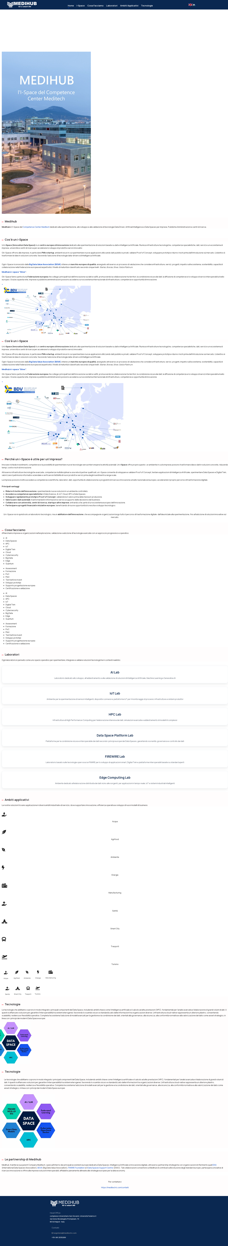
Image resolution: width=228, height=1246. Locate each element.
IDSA (214, 1165)
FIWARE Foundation (76, 1167)
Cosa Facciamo (95, 5)
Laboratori (111, 5)
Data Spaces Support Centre (100, 1167)
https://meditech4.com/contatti (115, 1187)
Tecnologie (147, 5)
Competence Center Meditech (36, 227)
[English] (190, 4)
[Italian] (195, 6)
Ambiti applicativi (129, 5)
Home (71, 5)
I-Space (81, 5)
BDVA (40, 1167)
